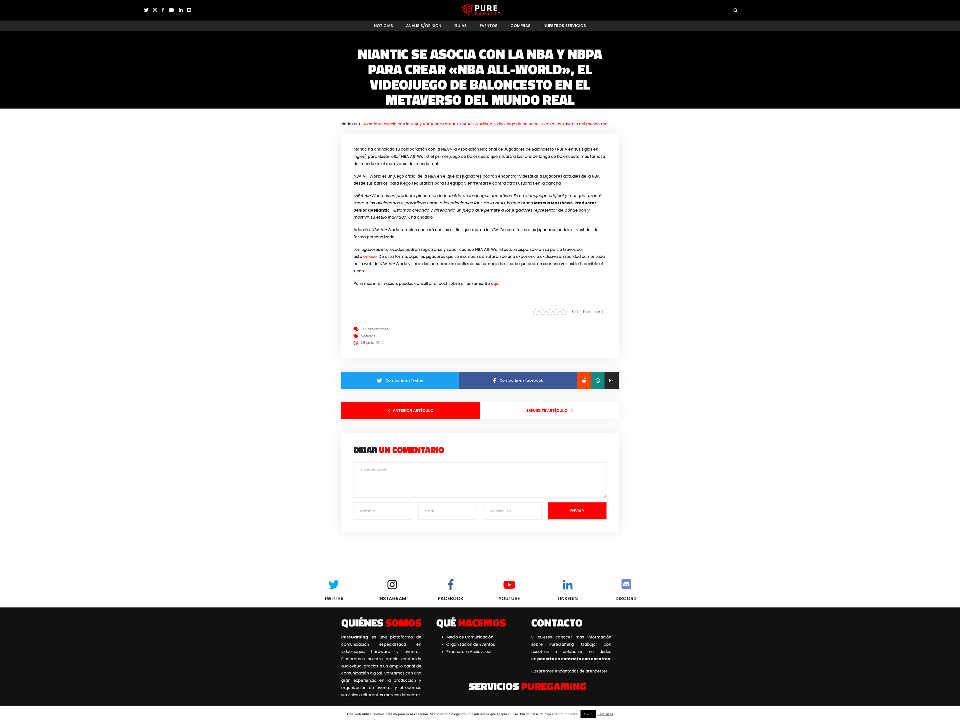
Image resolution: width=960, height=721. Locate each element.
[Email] (611, 380)
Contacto (556, 622)
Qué (471, 622)
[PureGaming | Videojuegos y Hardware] (480, 10)
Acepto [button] (588, 714)
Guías (460, 26)
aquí (495, 283)
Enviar (577, 511)
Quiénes (381, 622)
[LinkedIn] (183, 10)
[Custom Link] (189, 10)
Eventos (489, 26)
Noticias (383, 26)
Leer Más (605, 714)
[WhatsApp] (597, 380)
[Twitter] (148, 10)
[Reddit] (584, 380)
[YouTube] (173, 10)
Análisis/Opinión (423, 26)
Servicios (527, 686)
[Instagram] (157, 10)
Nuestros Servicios (565, 26)
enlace (370, 256)
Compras (520, 26)
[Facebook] (165, 10)
